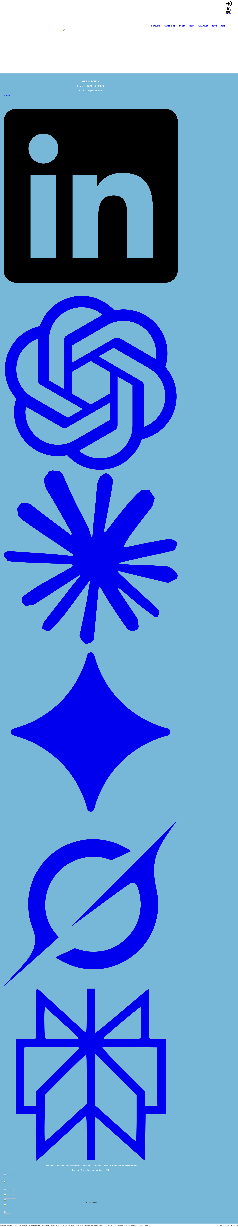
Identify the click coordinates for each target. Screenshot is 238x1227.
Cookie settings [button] (223, 1225)
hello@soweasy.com (94, 90)
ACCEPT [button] (234, 1225)
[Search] (229, 26)
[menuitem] (156, 26)
